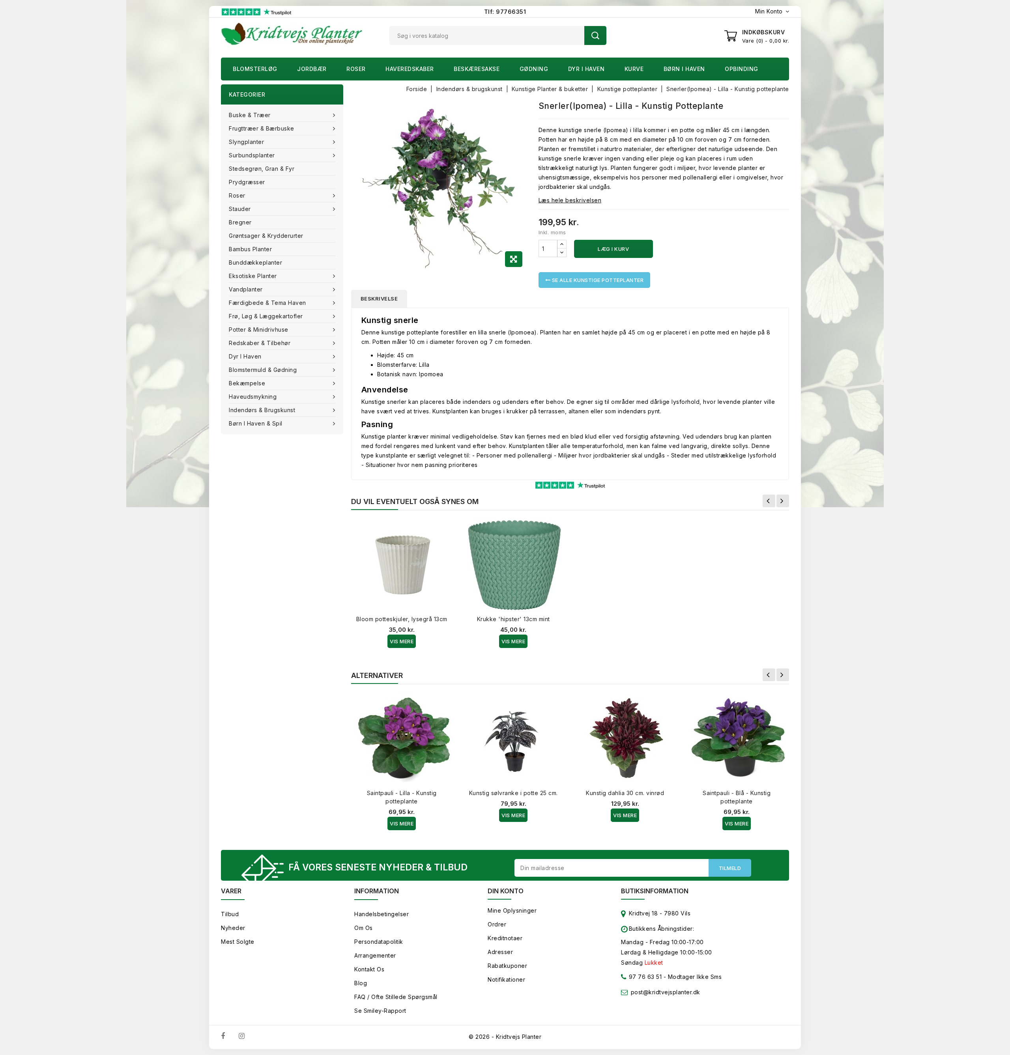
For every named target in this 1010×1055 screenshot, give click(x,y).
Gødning (534, 68)
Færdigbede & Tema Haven (267, 302)
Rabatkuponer (507, 965)
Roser (356, 68)
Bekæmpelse (247, 383)
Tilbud (230, 914)
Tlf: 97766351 (505, 11)
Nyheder (233, 927)
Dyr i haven (586, 68)
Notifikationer (506, 979)
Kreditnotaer (505, 938)
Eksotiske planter (253, 276)
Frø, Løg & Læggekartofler (266, 316)
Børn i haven (684, 68)
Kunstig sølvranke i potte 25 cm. (513, 793)
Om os (363, 927)
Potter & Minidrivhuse (258, 329)
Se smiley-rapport (380, 1010)
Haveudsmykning (253, 396)
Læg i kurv (613, 249)
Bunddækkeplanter (255, 262)
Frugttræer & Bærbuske (261, 128)
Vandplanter (246, 289)
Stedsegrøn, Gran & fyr (261, 168)
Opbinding (741, 68)
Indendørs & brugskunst (262, 410)
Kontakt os (369, 969)
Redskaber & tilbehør (259, 343)
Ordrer (497, 924)
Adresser (500, 952)
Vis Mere (401, 641)
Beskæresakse (476, 68)
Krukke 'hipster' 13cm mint (513, 619)
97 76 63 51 (644, 976)
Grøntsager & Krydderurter (266, 235)
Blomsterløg (255, 68)
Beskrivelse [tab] (379, 298)
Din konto (506, 891)
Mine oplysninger (512, 910)
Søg (595, 35)
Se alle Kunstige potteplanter (596, 280)
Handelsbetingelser (381, 914)
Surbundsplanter (252, 155)
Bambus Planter (250, 249)
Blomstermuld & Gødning (263, 369)
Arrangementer (375, 955)
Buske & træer (250, 115)
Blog (360, 983)
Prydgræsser (247, 182)
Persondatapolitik (378, 941)
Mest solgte (237, 941)
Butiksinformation (654, 891)
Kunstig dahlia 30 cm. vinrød (625, 793)
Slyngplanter (246, 141)
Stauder (240, 208)
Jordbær (312, 68)
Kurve (634, 68)
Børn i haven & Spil (255, 423)
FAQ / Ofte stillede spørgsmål (396, 996)
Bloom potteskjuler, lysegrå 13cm (401, 619)
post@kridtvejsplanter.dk (665, 992)
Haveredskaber (409, 68)
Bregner (240, 222)
